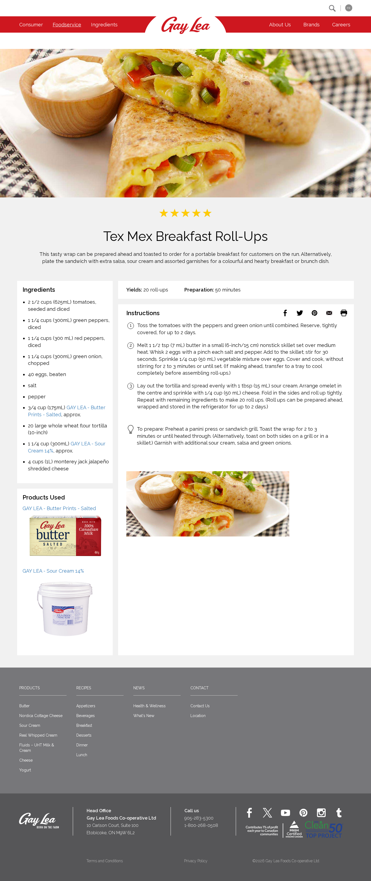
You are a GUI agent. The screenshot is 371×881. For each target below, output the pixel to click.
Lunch (81, 755)
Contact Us (200, 706)
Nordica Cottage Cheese (40, 716)
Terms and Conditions (104, 861)
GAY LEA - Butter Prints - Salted (59, 508)
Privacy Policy (195, 861)
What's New (143, 716)
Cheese (26, 760)
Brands (311, 24)
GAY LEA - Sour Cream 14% (53, 571)
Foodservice (67, 24)
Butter (24, 706)
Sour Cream (29, 725)
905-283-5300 (198, 818)
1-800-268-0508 (201, 825)
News (138, 688)
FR (348, 8)
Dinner (82, 745)
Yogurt (25, 770)
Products (29, 688)
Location (198, 716)
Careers (341, 24)
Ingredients (104, 24)
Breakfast (84, 725)
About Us (280, 24)
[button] (332, 8)
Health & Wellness (149, 706)
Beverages (85, 716)
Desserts (84, 735)
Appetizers (85, 706)
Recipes (83, 688)
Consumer (31, 24)
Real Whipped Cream (38, 735)
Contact (199, 688)
